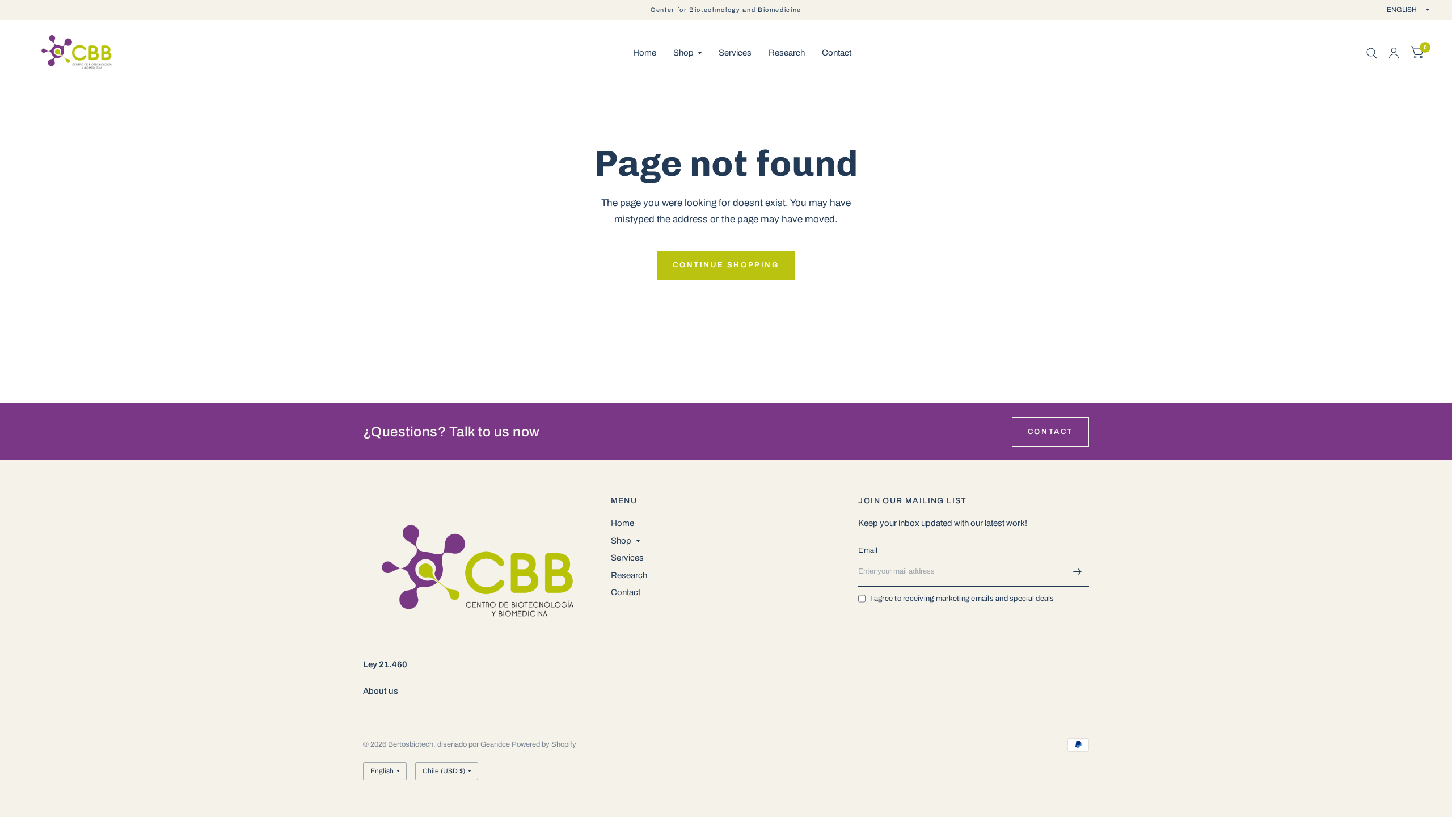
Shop (683, 52)
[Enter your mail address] (1077, 572)
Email (867, 550)
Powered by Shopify (544, 744)
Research (787, 52)
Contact (836, 52)
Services (735, 52)
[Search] (1372, 53)
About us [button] (380, 691)
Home (644, 52)
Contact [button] (1050, 432)
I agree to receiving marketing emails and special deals (962, 599)
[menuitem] (644, 53)
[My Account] (1394, 53)
